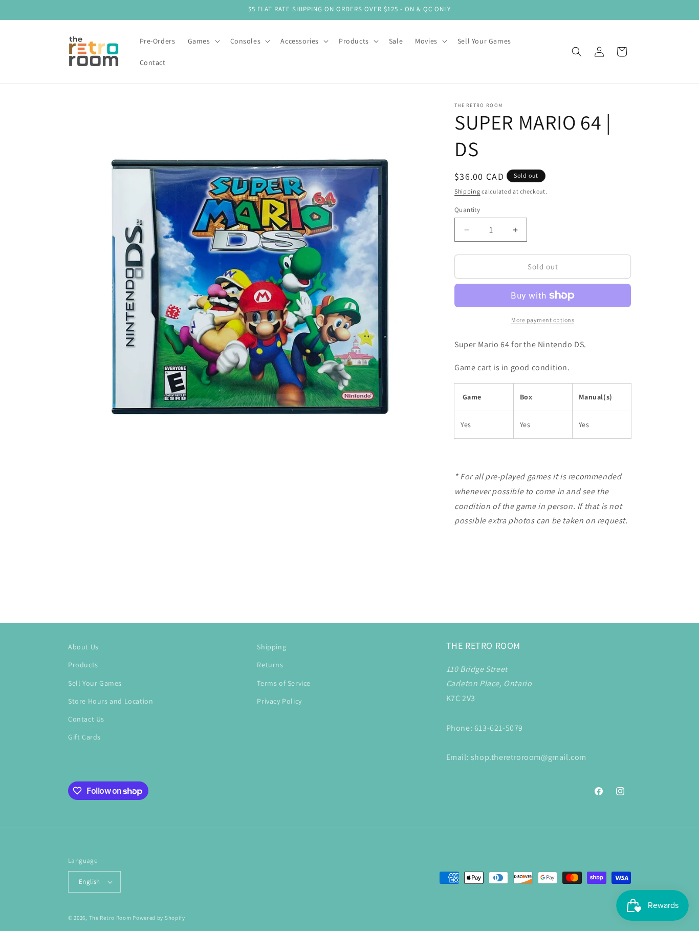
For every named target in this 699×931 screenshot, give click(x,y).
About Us (83, 646)
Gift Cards (84, 737)
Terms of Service (284, 683)
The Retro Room (110, 917)
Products (83, 664)
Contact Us (86, 719)
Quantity (467, 209)
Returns (270, 664)
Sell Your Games (95, 683)
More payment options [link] (542, 320)
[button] (203, 41)
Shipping (467, 191)
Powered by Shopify (159, 917)
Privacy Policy (279, 701)
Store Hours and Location (110, 701)
